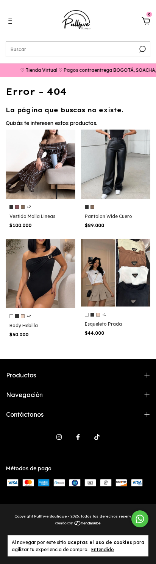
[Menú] (11, 22)
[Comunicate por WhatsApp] (139, 518)
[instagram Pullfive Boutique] (59, 437)
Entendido (102, 549)
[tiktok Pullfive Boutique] (97, 437)
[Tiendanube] (78, 524)
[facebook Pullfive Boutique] (78, 437)
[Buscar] (141, 49)
